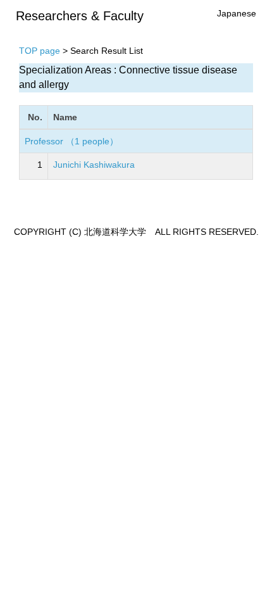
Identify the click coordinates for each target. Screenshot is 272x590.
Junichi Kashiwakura (94, 165)
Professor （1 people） (71, 141)
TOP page (39, 51)
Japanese (236, 13)
